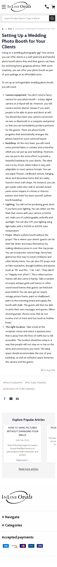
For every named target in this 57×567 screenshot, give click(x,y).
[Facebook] (4, 398)
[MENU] (4, 7)
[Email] (11, 398)
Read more (21, 459)
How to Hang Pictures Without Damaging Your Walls (22, 431)
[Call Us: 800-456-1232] (47, 6)
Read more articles (28, 469)
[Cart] (53, 6)
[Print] (17, 398)
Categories (13, 525)
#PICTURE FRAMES (35, 382)
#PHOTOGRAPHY (12, 382)
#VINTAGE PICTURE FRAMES (19, 388)
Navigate (12, 517)
